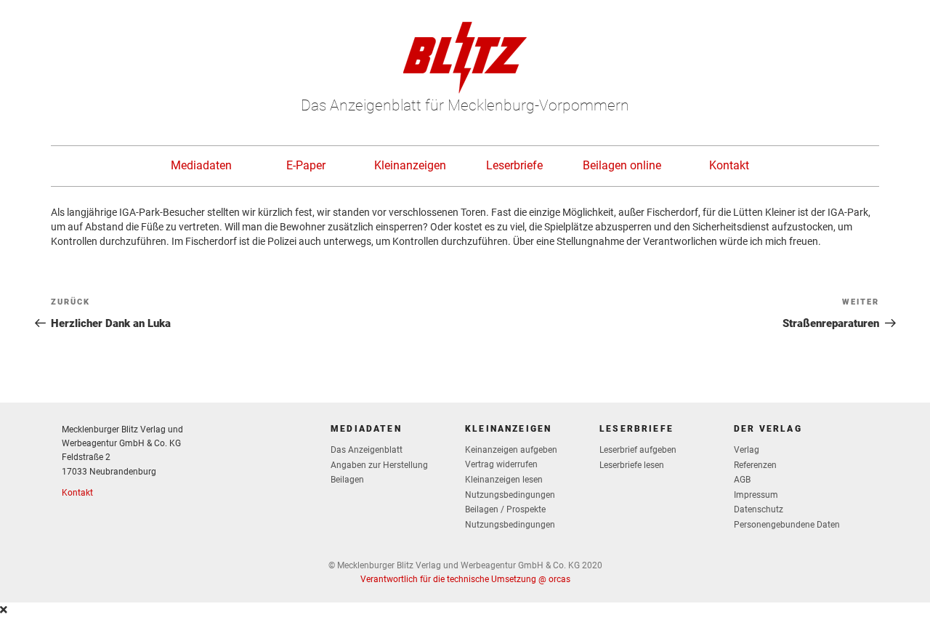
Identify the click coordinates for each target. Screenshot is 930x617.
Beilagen (347, 480)
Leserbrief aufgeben (637, 450)
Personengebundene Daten (787, 525)
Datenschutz (758, 509)
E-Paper (306, 165)
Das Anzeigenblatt (367, 450)
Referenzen (755, 465)
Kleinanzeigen (410, 165)
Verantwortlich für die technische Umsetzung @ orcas (465, 579)
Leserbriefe (514, 165)
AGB (742, 480)
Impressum (756, 495)
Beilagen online (622, 165)
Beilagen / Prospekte (505, 509)
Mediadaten (201, 165)
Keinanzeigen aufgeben (511, 450)
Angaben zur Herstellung (379, 465)
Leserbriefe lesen (631, 465)
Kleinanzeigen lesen (504, 480)
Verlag (746, 450)
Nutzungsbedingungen (510, 495)
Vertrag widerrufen (501, 464)
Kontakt (729, 165)
